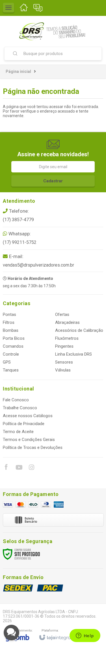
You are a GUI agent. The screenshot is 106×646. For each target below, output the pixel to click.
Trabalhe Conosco (20, 407)
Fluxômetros (67, 338)
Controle (11, 354)
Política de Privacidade (23, 423)
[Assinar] (53, 181)
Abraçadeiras (67, 322)
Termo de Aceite (18, 431)
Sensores (64, 362)
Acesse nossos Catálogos (28, 415)
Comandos (13, 346)
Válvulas (63, 370)
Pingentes (64, 346)
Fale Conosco (16, 399)
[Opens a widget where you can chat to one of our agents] (84, 636)
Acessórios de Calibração (79, 330)
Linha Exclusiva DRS (73, 354)
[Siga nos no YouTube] (19, 468)
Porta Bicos (14, 338)
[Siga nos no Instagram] (31, 468)
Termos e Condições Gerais (29, 439)
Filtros (8, 322)
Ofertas (62, 314)
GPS (7, 362)
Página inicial (18, 71)
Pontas (9, 314)
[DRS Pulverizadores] (53, 31)
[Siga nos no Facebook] (6, 468)
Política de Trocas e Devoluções (32, 447)
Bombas (10, 330)
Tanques (11, 370)
